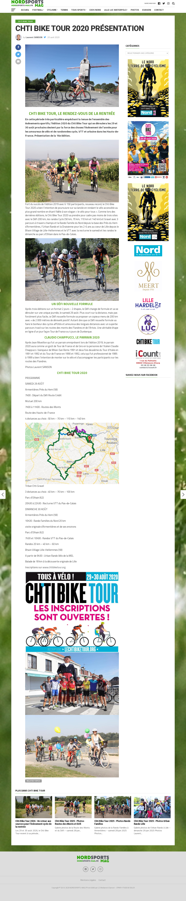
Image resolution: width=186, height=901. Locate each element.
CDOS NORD (95, 9)
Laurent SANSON (34, 37)
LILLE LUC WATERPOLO (115, 9)
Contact (159, 9)
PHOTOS (135, 9)
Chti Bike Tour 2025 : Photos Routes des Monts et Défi (69, 822)
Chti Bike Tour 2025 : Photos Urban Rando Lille (152, 822)
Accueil (25, 9)
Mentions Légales (88, 880)
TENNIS (64, 9)
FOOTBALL (37, 9)
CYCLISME (52, 9)
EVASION (146, 9)
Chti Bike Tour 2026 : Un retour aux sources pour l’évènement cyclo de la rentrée (33, 823)
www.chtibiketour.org (54, 567)
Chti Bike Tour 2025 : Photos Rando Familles (112, 822)
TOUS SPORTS (78, 9)
